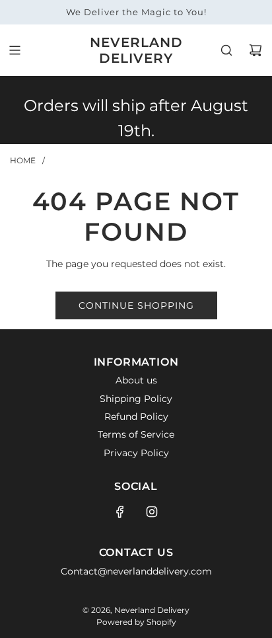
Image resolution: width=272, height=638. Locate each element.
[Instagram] (151, 511)
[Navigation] (14, 50)
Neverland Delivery (136, 50)
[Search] (226, 50)
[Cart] (255, 50)
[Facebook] (120, 511)
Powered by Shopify (136, 622)
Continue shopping (136, 305)
